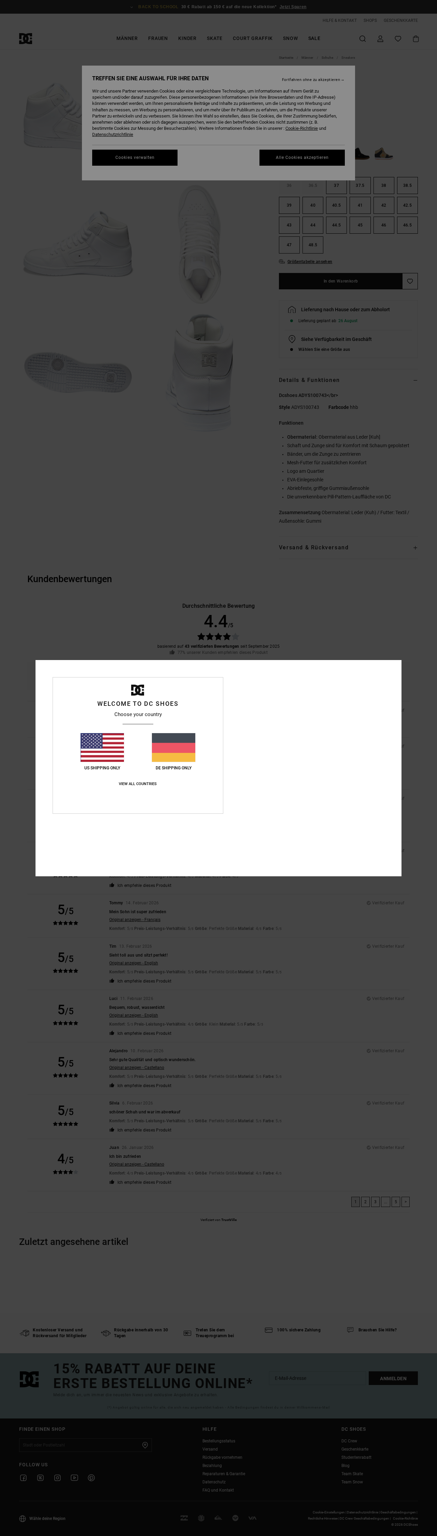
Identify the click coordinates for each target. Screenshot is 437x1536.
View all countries (138, 784)
